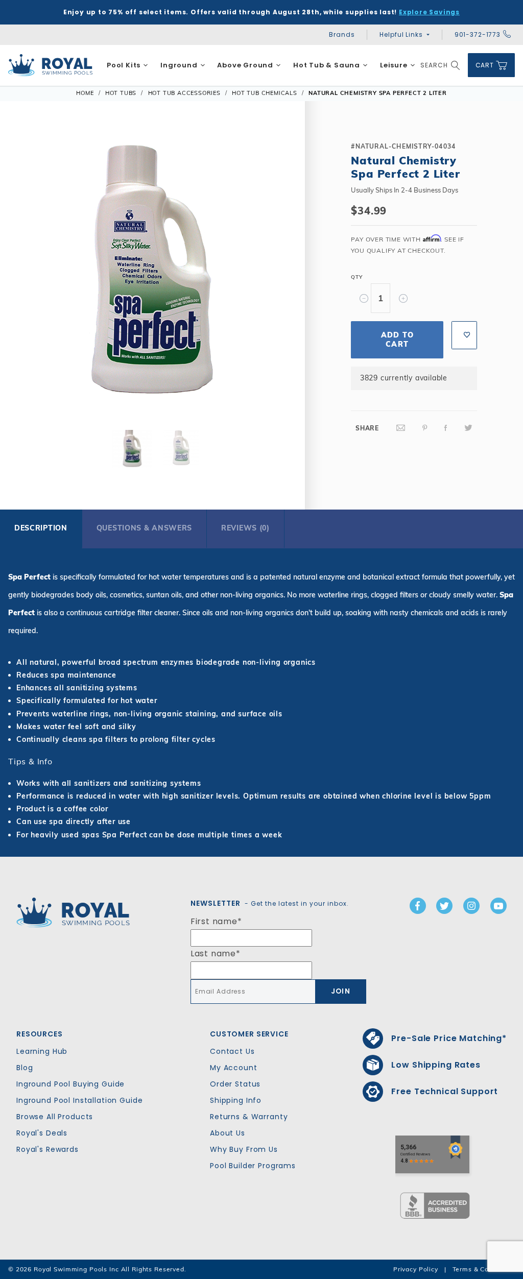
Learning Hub (41, 1051)
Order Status (235, 1084)
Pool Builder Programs (253, 1166)
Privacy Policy (415, 1269)
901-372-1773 (478, 34)
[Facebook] (445, 428)
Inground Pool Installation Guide (79, 1100)
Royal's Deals (41, 1133)
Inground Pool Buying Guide (70, 1084)
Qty (356, 277)
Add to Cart (397, 339)
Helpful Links (400, 34)
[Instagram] (471, 906)
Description (40, 528)
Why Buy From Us (244, 1149)
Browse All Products (54, 1117)
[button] (26, 274)
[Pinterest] (424, 428)
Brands (341, 34)
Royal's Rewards (47, 1149)
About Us (227, 1133)
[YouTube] (498, 906)
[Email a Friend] (401, 428)
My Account (233, 1068)
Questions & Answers (144, 528)
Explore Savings (429, 12)
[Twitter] (468, 428)
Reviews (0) (245, 528)
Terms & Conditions (484, 1269)
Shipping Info (236, 1100)
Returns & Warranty (249, 1117)
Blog (24, 1068)
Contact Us (232, 1051)
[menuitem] (127, 65)
